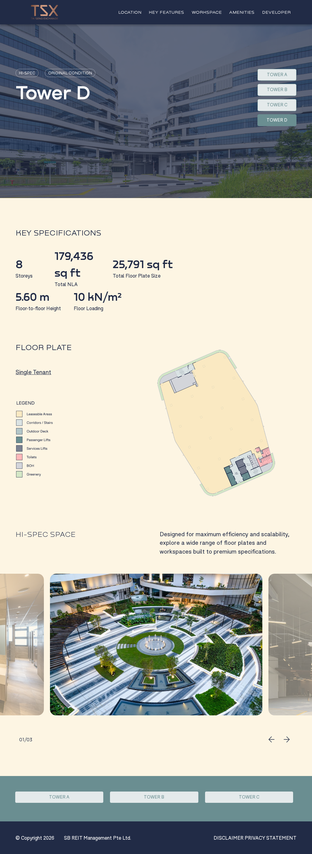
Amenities (241, 12)
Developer (276, 12)
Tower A (277, 74)
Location (129, 12)
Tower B (277, 89)
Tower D (277, 120)
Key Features (166, 12)
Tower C (277, 105)
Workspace (207, 12)
